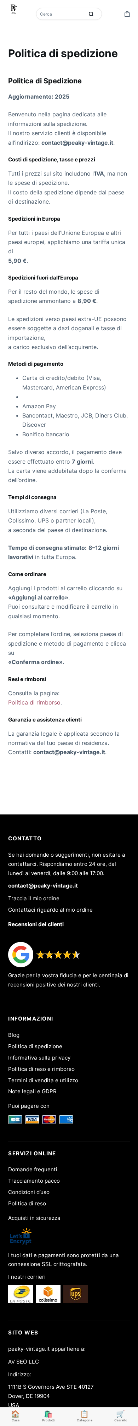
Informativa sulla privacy (39, 1057)
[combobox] (60, 14)
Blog (13, 1035)
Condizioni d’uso (29, 1192)
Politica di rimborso (34, 702)
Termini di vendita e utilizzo (43, 1080)
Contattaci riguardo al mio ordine (50, 909)
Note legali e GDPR (32, 1091)
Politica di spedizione (35, 1046)
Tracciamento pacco (34, 1180)
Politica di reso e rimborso (41, 1069)
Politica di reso (27, 1203)
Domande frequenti (32, 1169)
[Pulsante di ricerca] (91, 14)
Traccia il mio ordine (33, 898)
